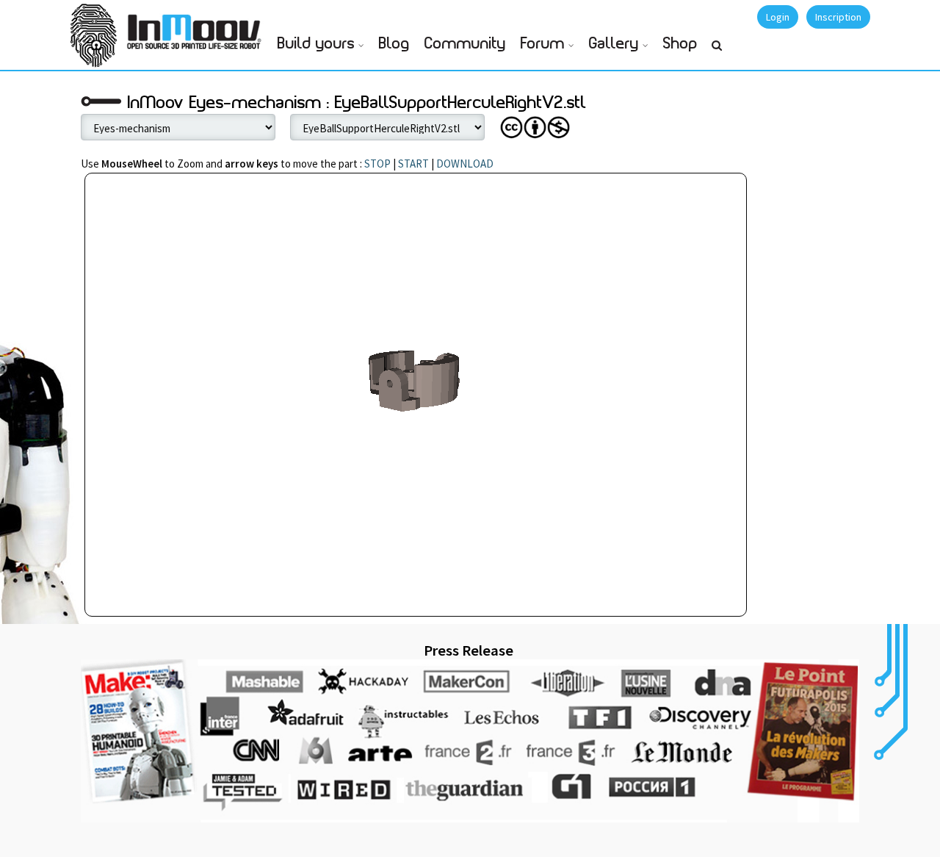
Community (465, 43)
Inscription (838, 17)
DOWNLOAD (465, 164)
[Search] (716, 51)
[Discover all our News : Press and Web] (470, 740)
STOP (377, 164)
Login (777, 17)
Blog (394, 43)
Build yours (316, 43)
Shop (680, 43)
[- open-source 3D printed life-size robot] (196, 28)
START (413, 164)
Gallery (614, 43)
